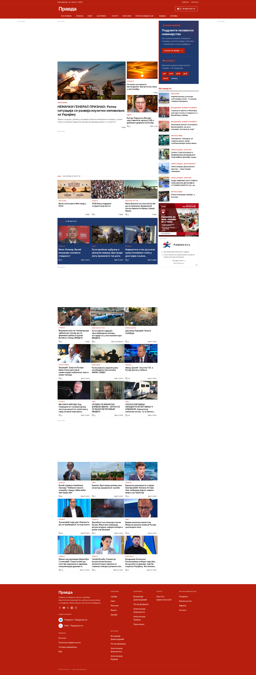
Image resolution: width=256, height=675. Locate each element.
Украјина (183, 596)
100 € (165, 78)
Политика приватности (70, 643)
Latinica (185, 2)
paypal (174, 79)
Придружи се (189, 9)
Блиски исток (185, 601)
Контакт (195, 2)
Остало (182, 610)
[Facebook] (60, 608)
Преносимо (138, 624)
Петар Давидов (140, 604)
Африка (182, 606)
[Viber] (76, 608)
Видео (162, 16)
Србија (79, 16)
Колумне (101, 16)
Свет (90, 16)
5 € (164, 74)
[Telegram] (72, 608)
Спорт (115, 16)
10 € (171, 74)
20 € (178, 74)
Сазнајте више (172, 51)
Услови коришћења (68, 647)
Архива (174, 16)
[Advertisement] (28, 63)
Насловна (66, 16)
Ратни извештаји (144, 16)
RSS (60, 652)
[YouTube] (64, 607)
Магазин (127, 16)
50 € (185, 74)
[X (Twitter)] (68, 608)
